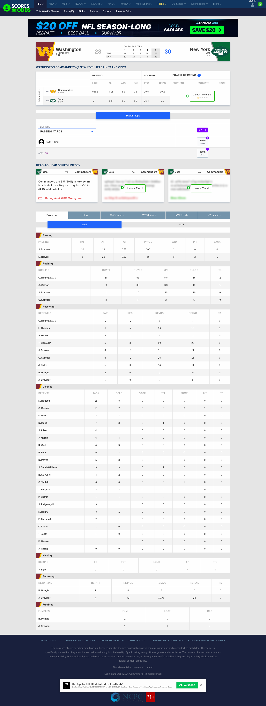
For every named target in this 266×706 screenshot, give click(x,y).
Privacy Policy (51, 640)
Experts (107, 11)
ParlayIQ (69, 11)
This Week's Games (47, 11)
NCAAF (79, 3)
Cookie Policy (138, 640)
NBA (51, 3)
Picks (81, 11)
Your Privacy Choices (81, 640)
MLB (64, 3)
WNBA (124, 3)
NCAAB (95, 3)
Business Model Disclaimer (206, 640)
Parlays (94, 11)
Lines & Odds (124, 11)
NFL (38, 3)
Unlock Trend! (135, 188)
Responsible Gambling (168, 640)
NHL (110, 3)
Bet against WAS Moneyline (63, 198)
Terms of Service (112, 640)
